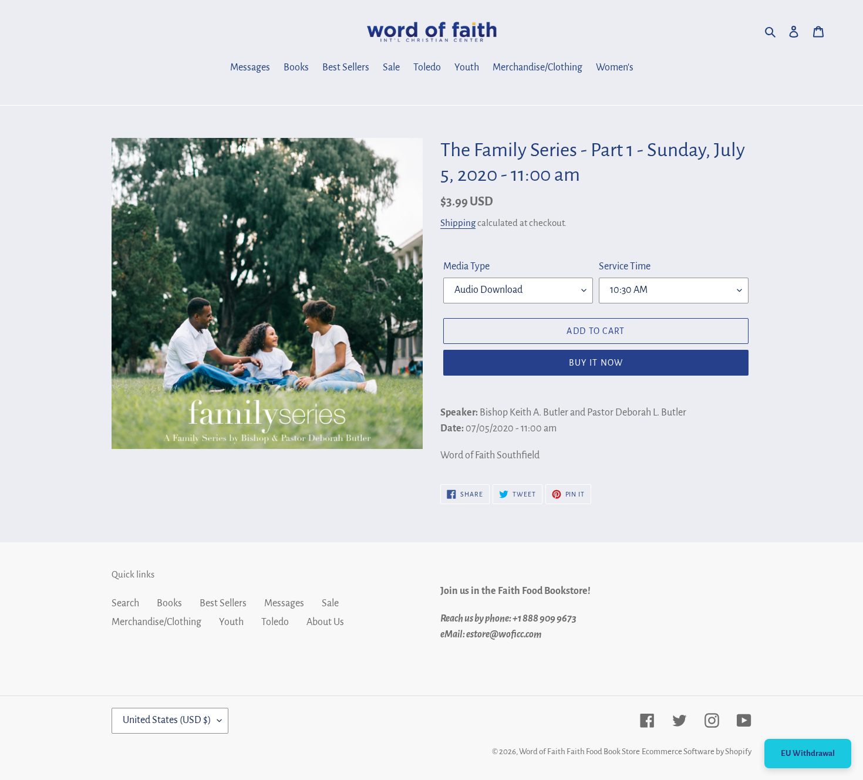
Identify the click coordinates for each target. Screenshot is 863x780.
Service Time (624, 266)
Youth (231, 622)
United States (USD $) (167, 720)
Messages (284, 603)
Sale (330, 603)
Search (125, 603)
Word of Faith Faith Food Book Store (579, 751)
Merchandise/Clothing (156, 622)
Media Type (466, 266)
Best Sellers (223, 603)
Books (169, 603)
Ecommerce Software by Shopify (696, 751)
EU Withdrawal (808, 753)
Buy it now (596, 362)
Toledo (275, 622)
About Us (325, 622)
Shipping (458, 223)
